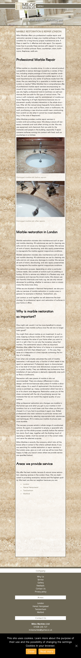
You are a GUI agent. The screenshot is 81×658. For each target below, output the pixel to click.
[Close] (76, 646)
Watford (26, 493)
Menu (40, 6)
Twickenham (28, 490)
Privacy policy (40, 591)
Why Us (40, 576)
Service (40, 579)
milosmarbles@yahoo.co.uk (40, 630)
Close (31, 651)
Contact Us (40, 588)
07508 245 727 (40, 627)
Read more (46, 651)
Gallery (40, 582)
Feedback (40, 585)
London (26, 484)
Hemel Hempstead (30, 487)
